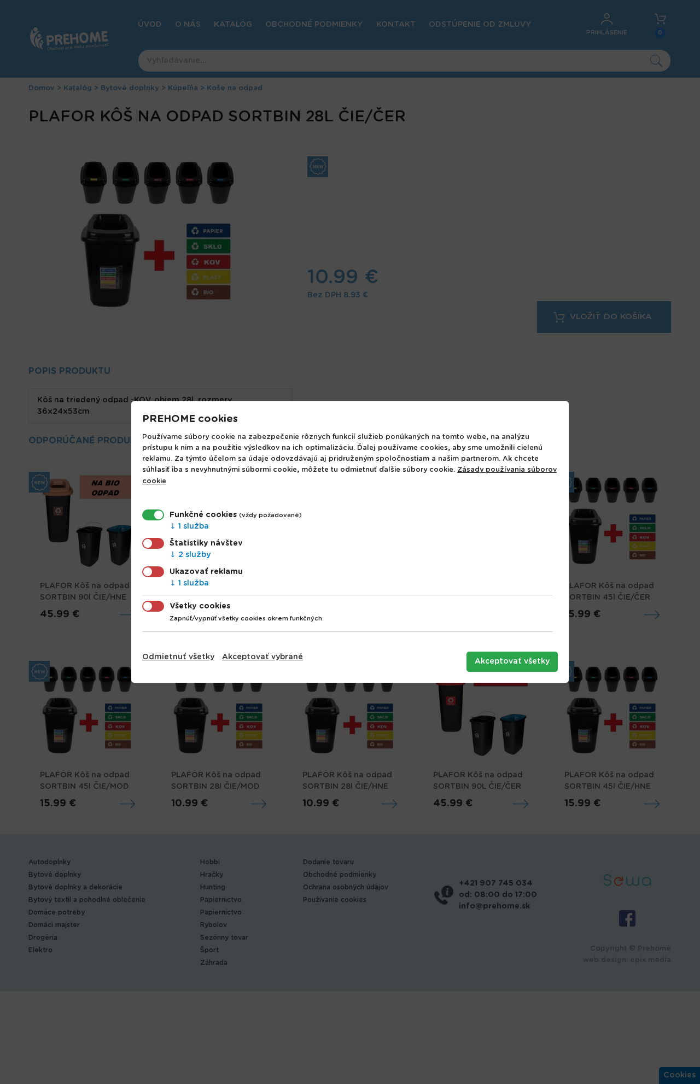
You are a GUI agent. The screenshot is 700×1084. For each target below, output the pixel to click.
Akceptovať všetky (512, 661)
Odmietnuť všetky (178, 657)
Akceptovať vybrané (262, 657)
